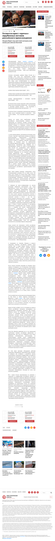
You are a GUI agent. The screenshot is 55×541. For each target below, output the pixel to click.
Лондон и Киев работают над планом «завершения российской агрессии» (29, 454)
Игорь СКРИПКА (21, 469)
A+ (9, 31)
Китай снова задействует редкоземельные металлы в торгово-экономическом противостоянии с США (44, 65)
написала (19, 281)
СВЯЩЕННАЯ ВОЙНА (48, 6)
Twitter (9, 283)
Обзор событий (45, 14)
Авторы (29, 496)
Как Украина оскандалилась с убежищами (30, 472)
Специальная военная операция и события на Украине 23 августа (44, 238)
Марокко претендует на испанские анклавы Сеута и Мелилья (44, 232)
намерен (16, 273)
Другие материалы (7, 437)
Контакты (33, 496)
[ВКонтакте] (3, 65)
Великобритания (7, 430)
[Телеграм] (3, 62)
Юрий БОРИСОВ (9, 448)
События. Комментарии (43, 125)
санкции (14, 430)
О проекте (26, 496)
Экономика (29, 6)
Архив (37, 496)
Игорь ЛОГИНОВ (9, 469)
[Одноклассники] (3, 68)
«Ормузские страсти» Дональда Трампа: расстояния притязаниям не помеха (48, 46)
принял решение (28, 61)
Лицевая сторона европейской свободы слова (44, 72)
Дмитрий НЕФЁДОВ (45, 40)
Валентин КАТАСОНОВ (10, 29)
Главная (4, 491)
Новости (16, 6)
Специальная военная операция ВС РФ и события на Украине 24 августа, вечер (44, 168)
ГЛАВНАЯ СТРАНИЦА (20, 29)
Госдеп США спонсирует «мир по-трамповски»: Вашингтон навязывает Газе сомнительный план (49, 22)
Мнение (40, 6)
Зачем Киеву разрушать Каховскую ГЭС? (18, 472)
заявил (20, 298)
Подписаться (13, 56)
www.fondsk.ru (22, 536)
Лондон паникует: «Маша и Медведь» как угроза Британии (44, 114)
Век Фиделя (41, 92)
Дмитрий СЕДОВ (32, 448)
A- (11, 31)
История (35, 6)
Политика (21, 6)
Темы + (4, 6)
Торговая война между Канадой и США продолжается (44, 227)
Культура (20, 491)
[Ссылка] (3, 71)
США (4, 427)
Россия (8, 427)
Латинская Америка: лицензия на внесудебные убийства (44, 78)
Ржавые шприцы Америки (18, 452)
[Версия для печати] (14, 31)
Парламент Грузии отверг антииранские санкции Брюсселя (49, 34)
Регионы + (9, 6)
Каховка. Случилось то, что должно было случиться (7, 473)
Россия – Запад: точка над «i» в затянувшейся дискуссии (6, 452)
